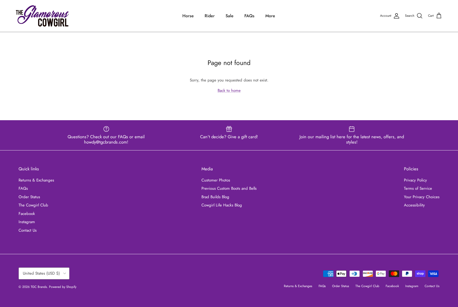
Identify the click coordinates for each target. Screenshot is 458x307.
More (270, 16)
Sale (230, 16)
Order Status (29, 197)
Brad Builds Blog (215, 197)
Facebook (27, 214)
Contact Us (28, 230)
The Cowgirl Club (33, 205)
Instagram (27, 222)
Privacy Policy (415, 180)
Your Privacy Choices (421, 197)
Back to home (229, 90)
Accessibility (414, 205)
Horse (188, 16)
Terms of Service (418, 188)
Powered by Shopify (62, 286)
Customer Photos (215, 180)
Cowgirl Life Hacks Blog (221, 205)
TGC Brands (39, 286)
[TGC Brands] (42, 16)
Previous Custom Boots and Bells (229, 188)
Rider (210, 16)
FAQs (249, 16)
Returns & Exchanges (36, 180)
